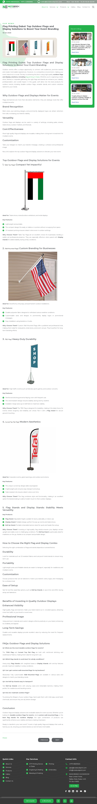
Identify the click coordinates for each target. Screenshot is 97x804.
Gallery (73, 7)
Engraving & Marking (36, 770)
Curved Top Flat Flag (12, 422)
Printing (51, 764)
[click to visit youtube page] (81, 791)
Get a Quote (30, 801)
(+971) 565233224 (74, 764)
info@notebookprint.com (77, 770)
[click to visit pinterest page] (77, 791)
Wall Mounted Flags (11, 248)
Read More (75, 52)
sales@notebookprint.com (78, 768)
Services (52, 7)
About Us (45, 7)
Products (63, 7)
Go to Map (74, 786)
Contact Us (86, 7)
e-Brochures (46, 801)
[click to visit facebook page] (65, 791)
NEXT (57, 740)
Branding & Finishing (36, 773)
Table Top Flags (10, 165)
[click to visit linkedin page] (73, 791)
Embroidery (52, 770)
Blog (78, 7)
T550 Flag (8, 339)
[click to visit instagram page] (69, 791)
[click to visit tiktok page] (85, 791)
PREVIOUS (44, 740)
